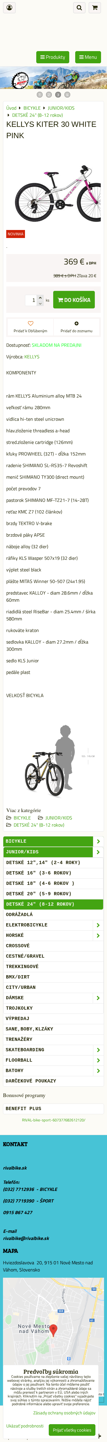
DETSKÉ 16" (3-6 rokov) (39, 873)
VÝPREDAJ (17, 1019)
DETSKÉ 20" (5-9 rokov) (39, 894)
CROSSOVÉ (18, 946)
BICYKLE (22, 817)
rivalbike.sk (14, 1167)
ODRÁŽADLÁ (19, 915)
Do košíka (76, 299)
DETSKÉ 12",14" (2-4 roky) (43, 863)
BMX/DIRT (18, 977)
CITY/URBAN (21, 987)
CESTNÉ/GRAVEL (25, 956)
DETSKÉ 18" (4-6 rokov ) (40, 883)
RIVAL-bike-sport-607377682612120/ (53, 1120)
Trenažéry (19, 1039)
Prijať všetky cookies (72, 1430)
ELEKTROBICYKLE (27, 925)
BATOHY (14, 1071)
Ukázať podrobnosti (24, 1426)
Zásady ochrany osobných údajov (64, 1412)
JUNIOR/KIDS (58, 817)
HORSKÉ (15, 935)
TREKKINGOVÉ (22, 967)
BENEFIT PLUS (23, 1109)
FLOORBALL (19, 1060)
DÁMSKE (15, 998)
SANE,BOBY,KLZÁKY (29, 1029)
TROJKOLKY (19, 1008)
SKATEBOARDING (25, 1050)
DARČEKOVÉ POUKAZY (31, 1081)
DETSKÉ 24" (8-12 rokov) (39, 824)
